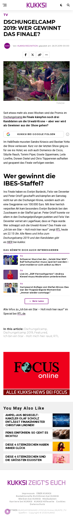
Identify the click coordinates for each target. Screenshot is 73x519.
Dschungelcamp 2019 (18, 332)
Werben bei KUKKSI (29, 499)
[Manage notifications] (7, 511)
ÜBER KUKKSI (43, 493)
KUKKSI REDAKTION (27, 45)
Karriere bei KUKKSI (21, 501)
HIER (10, 242)
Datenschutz (37, 504)
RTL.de (21, 313)
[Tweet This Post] (33, 55)
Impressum (28, 493)
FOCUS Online (46, 510)
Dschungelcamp (12, 117)
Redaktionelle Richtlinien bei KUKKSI (37, 496)
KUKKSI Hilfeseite (44, 501)
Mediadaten (49, 499)
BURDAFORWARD (28, 510)
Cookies (60, 501)
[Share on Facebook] (26, 55)
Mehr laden (38, 301)
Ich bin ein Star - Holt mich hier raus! (27, 336)
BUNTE (58, 510)
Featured (40, 332)
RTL (58, 229)
